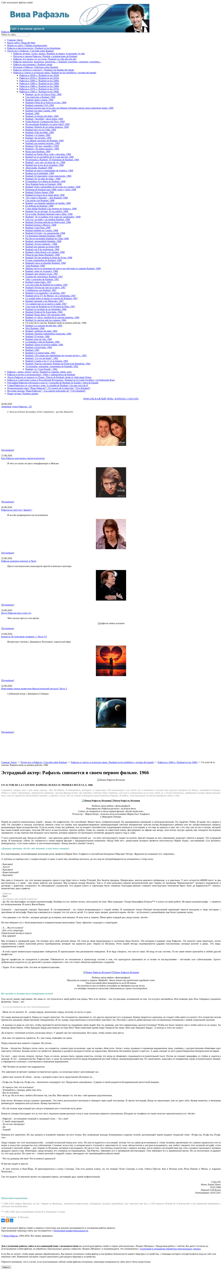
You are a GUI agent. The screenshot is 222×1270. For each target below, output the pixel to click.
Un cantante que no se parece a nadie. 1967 (46, 304)
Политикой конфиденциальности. (70, 1230)
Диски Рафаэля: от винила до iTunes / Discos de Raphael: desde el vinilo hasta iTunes (49, 377)
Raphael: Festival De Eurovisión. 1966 (43, 312)
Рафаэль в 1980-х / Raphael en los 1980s (39, 86)
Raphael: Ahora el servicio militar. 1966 (44, 344)
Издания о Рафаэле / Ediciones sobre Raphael (35, 67)
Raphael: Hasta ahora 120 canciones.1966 (45, 314)
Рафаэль (5, 31)
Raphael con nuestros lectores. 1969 (42, 143)
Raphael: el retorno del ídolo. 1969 (41, 116)
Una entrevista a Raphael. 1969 (40, 97)
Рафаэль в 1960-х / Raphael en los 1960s (39, 91)
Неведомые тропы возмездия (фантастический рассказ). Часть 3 (34, 688)
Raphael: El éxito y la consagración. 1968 (45, 233)
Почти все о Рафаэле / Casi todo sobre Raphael (30, 51)
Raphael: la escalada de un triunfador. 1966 (45, 309)
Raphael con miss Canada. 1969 (40, 110)
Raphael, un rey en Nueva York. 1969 (43, 94)
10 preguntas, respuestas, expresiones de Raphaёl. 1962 (51, 366)
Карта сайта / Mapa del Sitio (21, 42)
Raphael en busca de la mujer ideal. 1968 (44, 195)
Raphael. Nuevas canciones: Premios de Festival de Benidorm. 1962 (57, 363)
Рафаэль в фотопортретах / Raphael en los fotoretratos (34, 48)
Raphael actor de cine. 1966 (38, 339)
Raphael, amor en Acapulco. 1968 (41, 271)
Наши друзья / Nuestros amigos (22, 393)
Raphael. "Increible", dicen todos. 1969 (44, 119)
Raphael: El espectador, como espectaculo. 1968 (48, 176)
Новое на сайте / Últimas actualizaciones (27, 45)
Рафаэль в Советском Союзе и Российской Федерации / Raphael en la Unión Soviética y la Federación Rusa (61, 380)
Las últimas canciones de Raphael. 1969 (44, 140)
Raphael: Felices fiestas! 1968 (39, 192)
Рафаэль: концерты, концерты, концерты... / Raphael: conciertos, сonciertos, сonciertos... (57, 61)
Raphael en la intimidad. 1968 (39, 173)
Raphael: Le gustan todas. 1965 (40, 353)
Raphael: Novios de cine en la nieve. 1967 (45, 287)
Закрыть (6, 1267)
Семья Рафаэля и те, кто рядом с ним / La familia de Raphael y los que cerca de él (47, 385)
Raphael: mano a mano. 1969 (39, 100)
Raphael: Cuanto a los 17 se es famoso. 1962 (46, 361)
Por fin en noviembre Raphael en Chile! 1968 (47, 238)
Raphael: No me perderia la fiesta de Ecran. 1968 (48, 257)
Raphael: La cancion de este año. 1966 (43, 325)
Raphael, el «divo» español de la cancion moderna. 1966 (52, 317)
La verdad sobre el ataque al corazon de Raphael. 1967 (51, 298)
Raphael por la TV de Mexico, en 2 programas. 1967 (50, 295)
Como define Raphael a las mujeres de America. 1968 (51, 208)
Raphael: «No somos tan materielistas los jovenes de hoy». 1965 (56, 355)
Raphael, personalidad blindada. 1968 (43, 241)
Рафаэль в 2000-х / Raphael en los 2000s (39, 80)
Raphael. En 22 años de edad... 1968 (42, 178)
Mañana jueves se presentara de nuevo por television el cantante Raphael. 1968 (63, 268)
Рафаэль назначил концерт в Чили (18, 561)
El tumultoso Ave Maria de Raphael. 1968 (45, 181)
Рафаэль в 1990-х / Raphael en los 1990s (39, 83)
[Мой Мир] (11, 1220)
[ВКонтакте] (3, 1220)
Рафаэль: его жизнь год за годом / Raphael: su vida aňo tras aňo (44, 59)
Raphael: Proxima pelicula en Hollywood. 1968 (48, 222)
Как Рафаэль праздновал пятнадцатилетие (23, 458)
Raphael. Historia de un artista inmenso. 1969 (47, 127)
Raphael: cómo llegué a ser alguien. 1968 (45, 252)
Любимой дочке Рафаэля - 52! (16, 406)
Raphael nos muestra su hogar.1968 (42, 246)
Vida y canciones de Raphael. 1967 (42, 279)
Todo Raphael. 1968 (35, 265)
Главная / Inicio (15, 40)
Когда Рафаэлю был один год (16, 613)
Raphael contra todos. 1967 (38, 282)
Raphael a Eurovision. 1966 (38, 347)
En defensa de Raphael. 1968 (39, 206)
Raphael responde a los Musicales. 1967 (44, 301)
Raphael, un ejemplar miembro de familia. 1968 (48, 203)
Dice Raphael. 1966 (34, 328)
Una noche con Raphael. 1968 (39, 200)
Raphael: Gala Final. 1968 (37, 227)
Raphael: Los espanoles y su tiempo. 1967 (45, 293)
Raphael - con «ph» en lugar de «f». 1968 (45, 162)
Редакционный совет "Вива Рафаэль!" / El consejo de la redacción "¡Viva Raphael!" (49, 388)
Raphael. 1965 (32, 350)
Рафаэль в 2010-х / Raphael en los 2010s (39, 78)
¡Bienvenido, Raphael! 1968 (38, 168)
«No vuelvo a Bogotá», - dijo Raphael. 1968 (46, 197)
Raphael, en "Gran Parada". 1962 (41, 369)
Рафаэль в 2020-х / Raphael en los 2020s (39, 75)
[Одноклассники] (7, 1220)
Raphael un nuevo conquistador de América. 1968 (49, 170)
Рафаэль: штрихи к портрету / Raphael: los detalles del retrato (43, 70)
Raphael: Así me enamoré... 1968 (41, 244)
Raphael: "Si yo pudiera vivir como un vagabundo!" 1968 (52, 216)
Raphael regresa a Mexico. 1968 (40, 225)
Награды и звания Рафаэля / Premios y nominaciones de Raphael (45, 56)
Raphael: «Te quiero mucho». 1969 (42, 148)
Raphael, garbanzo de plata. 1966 (41, 331)
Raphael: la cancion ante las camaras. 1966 (45, 320)
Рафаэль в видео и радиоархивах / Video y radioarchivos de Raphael (41, 374)
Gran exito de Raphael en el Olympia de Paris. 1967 (50, 306)
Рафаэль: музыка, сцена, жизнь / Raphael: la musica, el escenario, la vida (49, 53)
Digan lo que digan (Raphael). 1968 (42, 255)
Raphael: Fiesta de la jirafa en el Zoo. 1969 (45, 102)
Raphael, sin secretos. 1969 (38, 138)
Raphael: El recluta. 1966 (37, 336)
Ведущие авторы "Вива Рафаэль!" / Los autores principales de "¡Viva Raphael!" (46, 391)
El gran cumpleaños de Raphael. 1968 (43, 260)
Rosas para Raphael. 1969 (37, 151)
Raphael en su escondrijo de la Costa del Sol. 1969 (49, 157)
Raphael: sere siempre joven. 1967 (41, 274)
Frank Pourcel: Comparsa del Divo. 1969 (45, 121)
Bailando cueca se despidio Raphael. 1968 (45, 263)
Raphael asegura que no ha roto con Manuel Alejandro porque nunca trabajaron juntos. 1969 (69, 108)
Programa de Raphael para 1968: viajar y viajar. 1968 (50, 189)
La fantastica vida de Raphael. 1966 (42, 342)
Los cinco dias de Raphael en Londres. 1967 (46, 284)
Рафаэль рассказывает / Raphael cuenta (32, 64)
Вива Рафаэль (11, 1235)
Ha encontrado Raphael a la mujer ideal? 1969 (47, 124)
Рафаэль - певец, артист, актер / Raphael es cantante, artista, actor (39, 372)
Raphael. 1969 (32, 113)
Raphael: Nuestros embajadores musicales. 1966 (48, 333)
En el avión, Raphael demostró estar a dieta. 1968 (48, 214)
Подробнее (7, 450)
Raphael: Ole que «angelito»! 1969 (42, 146)
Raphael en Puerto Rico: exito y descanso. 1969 (48, 154)
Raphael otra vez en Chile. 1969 (40, 129)
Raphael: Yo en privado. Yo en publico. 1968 (46, 211)
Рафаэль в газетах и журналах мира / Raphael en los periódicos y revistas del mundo (54, 72)
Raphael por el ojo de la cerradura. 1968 (44, 165)
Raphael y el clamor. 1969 (37, 135)
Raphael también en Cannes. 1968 (41, 230)
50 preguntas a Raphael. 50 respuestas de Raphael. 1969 (52, 159)
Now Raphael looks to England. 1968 (43, 184)
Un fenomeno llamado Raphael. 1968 (43, 236)
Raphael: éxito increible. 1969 (39, 132)
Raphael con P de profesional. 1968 (42, 249)
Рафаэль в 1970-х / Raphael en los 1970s (39, 89)
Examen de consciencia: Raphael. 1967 (44, 276)
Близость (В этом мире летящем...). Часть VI (24, 636)
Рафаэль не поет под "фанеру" (16, 510)
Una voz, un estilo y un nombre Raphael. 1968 (47, 219)
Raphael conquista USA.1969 (39, 105)
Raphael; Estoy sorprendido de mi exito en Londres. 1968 (52, 187)
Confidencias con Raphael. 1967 (40, 290)
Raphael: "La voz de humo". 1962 (41, 358)
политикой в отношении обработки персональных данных (170, 1248)
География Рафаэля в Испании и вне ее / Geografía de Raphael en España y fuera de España (52, 382)
